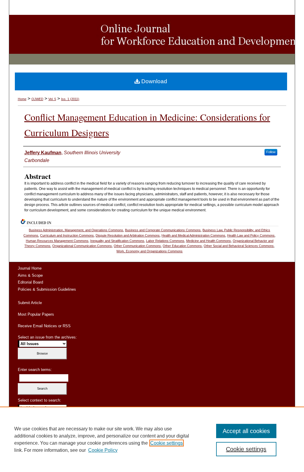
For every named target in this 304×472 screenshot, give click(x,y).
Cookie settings (166, 443)
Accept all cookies (246, 431)
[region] (152, 439)
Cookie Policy (103, 450)
